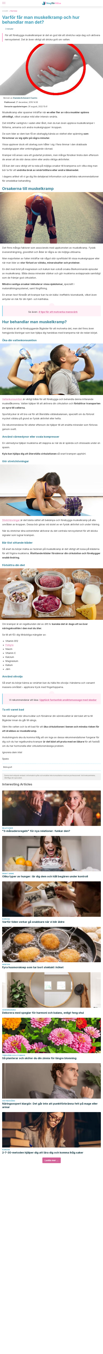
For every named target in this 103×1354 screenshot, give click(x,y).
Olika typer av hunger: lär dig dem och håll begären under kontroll (45, 876)
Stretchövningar (11, 520)
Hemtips (6, 964)
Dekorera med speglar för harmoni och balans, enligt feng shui (43, 1012)
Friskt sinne (8, 874)
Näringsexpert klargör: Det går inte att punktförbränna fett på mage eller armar (50, 1105)
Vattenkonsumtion (12, 399)
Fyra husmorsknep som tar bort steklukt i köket (33, 967)
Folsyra (9, 645)
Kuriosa (13, 11)
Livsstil (5, 11)
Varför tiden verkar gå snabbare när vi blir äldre (33, 921)
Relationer (7, 828)
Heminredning (9, 1010)
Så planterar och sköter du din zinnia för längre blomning (39, 1058)
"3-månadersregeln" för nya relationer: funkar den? (36, 831)
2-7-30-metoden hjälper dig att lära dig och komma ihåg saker (42, 1152)
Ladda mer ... (51, 1160)
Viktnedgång (8, 1101)
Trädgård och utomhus (13, 1055)
